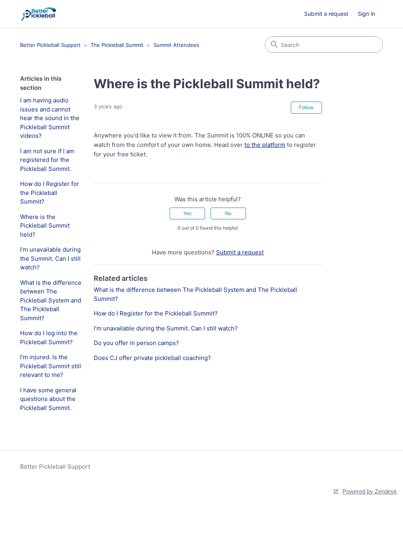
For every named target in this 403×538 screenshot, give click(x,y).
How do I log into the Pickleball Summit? (49, 337)
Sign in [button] (366, 13)
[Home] (38, 14)
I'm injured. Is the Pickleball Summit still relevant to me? (50, 365)
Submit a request (326, 13)
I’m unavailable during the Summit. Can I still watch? (50, 258)
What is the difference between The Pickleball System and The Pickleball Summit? (50, 300)
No (228, 213)
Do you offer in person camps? (136, 343)
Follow (306, 107)
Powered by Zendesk (369, 491)
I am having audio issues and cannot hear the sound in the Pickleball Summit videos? (49, 117)
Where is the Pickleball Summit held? (45, 225)
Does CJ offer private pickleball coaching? (152, 358)
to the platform (264, 144)
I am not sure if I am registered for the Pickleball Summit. (47, 160)
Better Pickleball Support (50, 45)
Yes (187, 213)
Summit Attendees (176, 45)
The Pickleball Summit (117, 45)
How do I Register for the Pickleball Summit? (49, 192)
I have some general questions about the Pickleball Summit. (48, 399)
